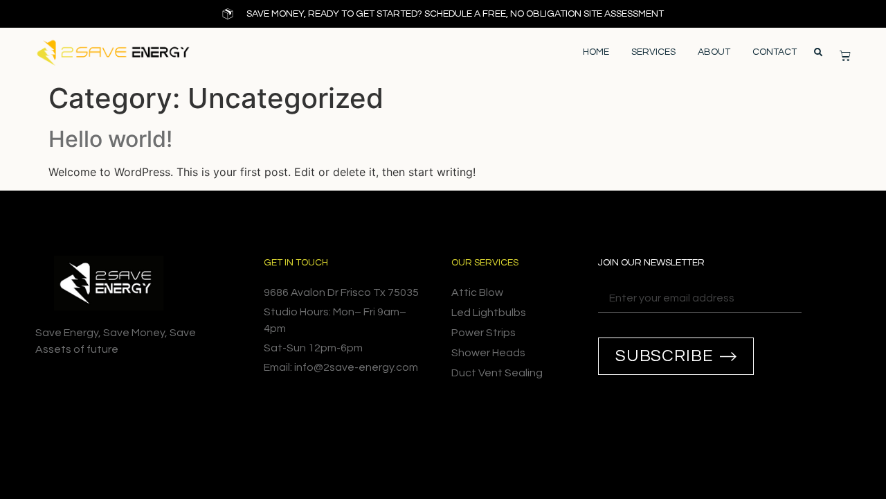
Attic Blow (477, 292)
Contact (774, 52)
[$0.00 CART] (845, 55)
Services (653, 52)
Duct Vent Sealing (497, 372)
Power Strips (483, 332)
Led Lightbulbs (488, 312)
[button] (818, 52)
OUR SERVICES (484, 263)
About (714, 52)
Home (596, 52)
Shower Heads (488, 352)
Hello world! (110, 138)
